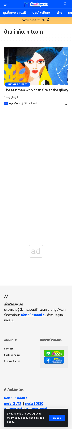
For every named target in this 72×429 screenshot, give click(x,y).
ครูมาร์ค (13, 103)
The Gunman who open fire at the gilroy (36, 90)
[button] (57, 418)
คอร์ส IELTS (12, 403)
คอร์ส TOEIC (34, 403)
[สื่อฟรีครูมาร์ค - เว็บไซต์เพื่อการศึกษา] (36, 4)
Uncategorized (17, 84)
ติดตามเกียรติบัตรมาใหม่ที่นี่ (36, 20)
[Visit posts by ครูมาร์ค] (6, 103)
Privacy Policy (19, 418)
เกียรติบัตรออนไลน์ (33, 315)
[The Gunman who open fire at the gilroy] (36, 66)
